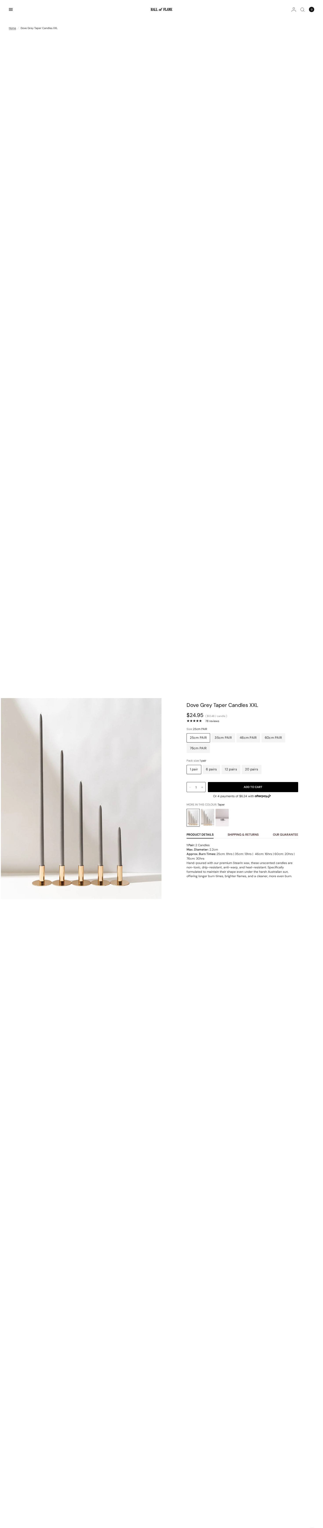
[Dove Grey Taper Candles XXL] (193, 817)
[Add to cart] (253, 787)
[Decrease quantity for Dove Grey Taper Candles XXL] (190, 787)
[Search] (302, 9)
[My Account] (293, 9)
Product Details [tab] (200, 835)
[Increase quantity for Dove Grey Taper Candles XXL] (202, 787)
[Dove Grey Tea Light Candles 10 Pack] (222, 817)
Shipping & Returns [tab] (243, 835)
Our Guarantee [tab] (285, 835)
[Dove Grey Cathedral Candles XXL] (207, 817)
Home (12, 28)
